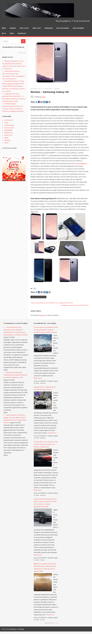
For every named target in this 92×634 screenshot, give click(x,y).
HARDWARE (49, 28)
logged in (42, 315)
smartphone (42, 297)
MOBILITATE (8, 133)
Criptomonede (78, 28)
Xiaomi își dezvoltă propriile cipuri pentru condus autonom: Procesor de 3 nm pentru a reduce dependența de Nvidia (45, 503)
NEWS (4, 28)
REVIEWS (13, 28)
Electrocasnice (62, 28)
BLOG (4, 33)
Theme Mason (55, 622)
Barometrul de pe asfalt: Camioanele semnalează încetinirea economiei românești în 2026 (15, 374)
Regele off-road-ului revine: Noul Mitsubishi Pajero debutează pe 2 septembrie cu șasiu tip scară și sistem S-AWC (45, 567)
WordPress (12, 629)
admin (44, 97)
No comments (48, 88)
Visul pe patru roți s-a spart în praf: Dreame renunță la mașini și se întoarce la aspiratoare (46, 444)
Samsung (34, 297)
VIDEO (12, 33)
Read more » (38, 378)
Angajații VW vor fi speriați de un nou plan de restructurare (45, 388)
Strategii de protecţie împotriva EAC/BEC (74, 305)
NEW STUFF (37, 28)
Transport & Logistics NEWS (16, 323)
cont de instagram (80, 163)
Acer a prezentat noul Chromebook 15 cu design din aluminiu (52, 303)
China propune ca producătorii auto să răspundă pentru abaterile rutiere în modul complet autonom (46, 329)
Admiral (21, 629)
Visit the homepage (21, 52)
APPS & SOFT (24, 28)
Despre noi (22, 33)
